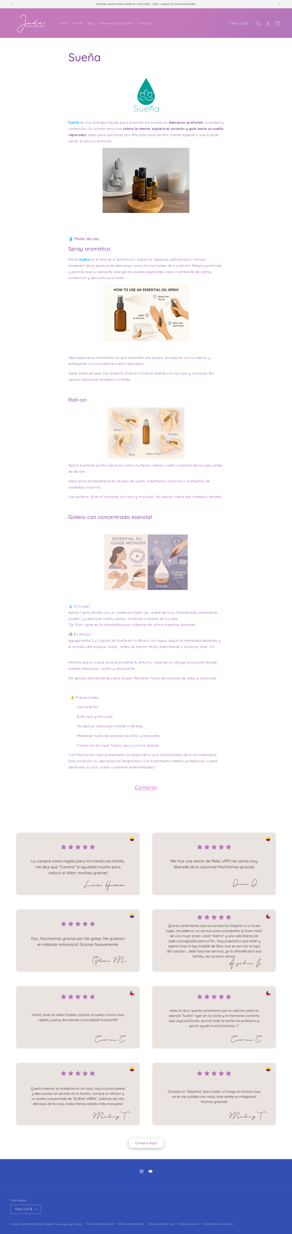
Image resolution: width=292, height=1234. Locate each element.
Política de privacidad (99, 1223)
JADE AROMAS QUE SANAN (37, 1224)
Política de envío (188, 1223)
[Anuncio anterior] (12, 4)
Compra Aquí (146, 1143)
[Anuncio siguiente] (280, 4)
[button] (258, 23)
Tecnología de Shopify (68, 1224)
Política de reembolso (131, 1223)
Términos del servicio (161, 1223)
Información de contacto (218, 1223)
